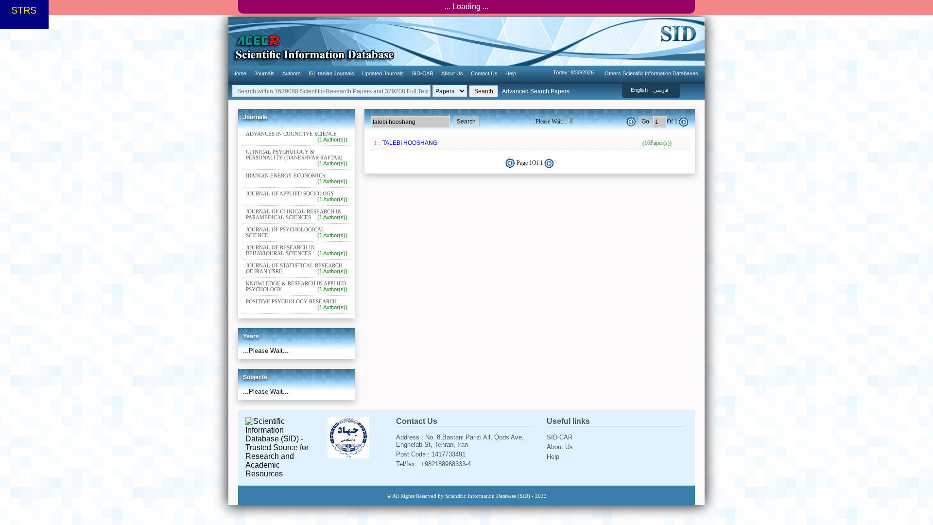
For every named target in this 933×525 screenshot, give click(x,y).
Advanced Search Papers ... (538, 91)
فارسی (660, 90)
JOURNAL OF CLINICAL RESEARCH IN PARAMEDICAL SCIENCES (296, 214)
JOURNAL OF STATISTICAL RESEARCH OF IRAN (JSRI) (296, 268)
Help (510, 73)
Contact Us (484, 73)
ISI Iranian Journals (331, 73)
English (639, 90)
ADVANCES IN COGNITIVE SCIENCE (296, 136)
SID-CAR (422, 73)
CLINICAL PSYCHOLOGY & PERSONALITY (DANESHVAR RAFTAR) (296, 157)
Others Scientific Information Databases (651, 73)
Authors (291, 73)
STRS (23, 10)
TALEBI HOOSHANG (526, 143)
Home (239, 73)
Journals (264, 73)
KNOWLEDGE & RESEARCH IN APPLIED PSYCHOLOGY (296, 286)
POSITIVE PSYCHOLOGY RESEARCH (296, 304)
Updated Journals (383, 73)
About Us (452, 73)
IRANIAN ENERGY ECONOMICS (296, 178)
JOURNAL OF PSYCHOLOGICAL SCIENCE (296, 232)
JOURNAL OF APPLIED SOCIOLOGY (296, 196)
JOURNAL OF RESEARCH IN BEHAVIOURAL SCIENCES (296, 250)
